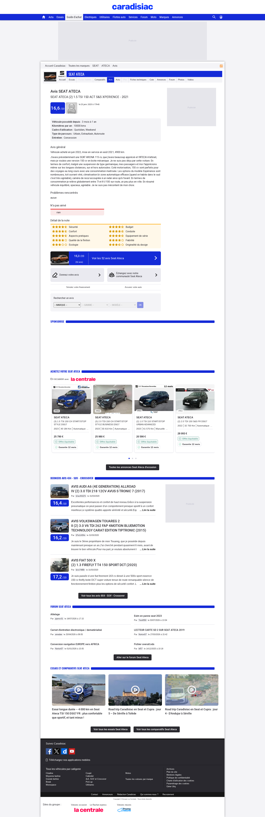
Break (48, 782)
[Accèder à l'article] (78, 690)
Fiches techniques (138, 80)
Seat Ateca (76, 74)
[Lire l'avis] (59, 498)
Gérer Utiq (171, 786)
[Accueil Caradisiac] (43, 17)
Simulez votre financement (78, 287)
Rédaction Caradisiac (126, 794)
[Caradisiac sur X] (57, 751)
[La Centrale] (89, 813)
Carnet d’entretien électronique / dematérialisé (76, 630)
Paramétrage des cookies (178, 783)
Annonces (177, 17)
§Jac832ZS (81, 496)
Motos (128, 773)
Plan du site (172, 772)
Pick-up (89, 782)
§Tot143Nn (80, 535)
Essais (60, 17)
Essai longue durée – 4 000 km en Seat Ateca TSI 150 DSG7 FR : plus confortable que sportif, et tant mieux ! (77, 713)
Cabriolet (90, 776)
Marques (164, 17)
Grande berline (52, 779)
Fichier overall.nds (144, 644)
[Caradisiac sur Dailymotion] (64, 751)
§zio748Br (80, 570)
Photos (181, 80)
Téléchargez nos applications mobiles (69, 760)
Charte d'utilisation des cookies (180, 780)
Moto (153, 17)
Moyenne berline (53, 776)
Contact (94, 794)
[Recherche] (214, 17)
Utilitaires (105, 17)
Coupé (88, 773)
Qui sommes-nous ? (149, 794)
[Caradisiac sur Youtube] (72, 751)
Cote (152, 80)
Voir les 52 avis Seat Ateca (108, 258)
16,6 (58, 108)
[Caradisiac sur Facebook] (49, 751)
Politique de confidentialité (178, 778)
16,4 (60, 503)
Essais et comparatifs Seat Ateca (69, 668)
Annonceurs (107, 794)
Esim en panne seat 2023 (148, 615)
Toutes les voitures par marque (139, 779)
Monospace (51, 785)
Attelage (55, 614)
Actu (51, 17)
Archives (170, 769)
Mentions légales (174, 775)
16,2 (60, 537)
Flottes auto (119, 17)
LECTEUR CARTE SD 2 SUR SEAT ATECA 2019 (159, 630)
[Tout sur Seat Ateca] (50, 80)
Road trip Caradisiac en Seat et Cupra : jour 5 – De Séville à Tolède (134, 711)
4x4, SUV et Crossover (96, 779)
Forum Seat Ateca (60, 606)
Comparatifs (100, 80)
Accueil (62, 80)
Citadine (49, 773)
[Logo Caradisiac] (132, 12)
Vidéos (191, 80)
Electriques (90, 17)
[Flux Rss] (222, 65)
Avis (111, 80)
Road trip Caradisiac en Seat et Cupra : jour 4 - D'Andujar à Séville (191, 711)
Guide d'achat (74, 17)
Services (133, 17)
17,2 (60, 577)
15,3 (79, 256)
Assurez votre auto (133, 287)
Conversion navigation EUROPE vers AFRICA (74, 644)
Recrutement (168, 794)
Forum (144, 17)
